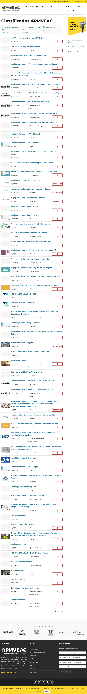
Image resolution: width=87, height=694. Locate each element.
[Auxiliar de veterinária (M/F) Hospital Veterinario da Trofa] (32, 425)
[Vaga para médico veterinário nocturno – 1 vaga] (32, 191)
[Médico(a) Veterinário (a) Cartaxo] (32, 208)
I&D (72, 7)
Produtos (73, 52)
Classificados (79, 7)
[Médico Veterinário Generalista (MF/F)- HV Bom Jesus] (32, 382)
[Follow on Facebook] (35, 682)
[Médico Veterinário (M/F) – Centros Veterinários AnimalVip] (32, 94)
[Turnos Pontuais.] (32, 581)
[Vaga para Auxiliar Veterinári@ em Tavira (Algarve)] (32, 269)
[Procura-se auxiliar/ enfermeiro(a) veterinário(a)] (32, 226)
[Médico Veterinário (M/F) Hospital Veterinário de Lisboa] (32, 66)
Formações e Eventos (37, 652)
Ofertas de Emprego (77, 40)
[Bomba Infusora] (32, 572)
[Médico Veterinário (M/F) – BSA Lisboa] (32, 136)
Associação (30, 7)
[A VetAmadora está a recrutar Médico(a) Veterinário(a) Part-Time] (32, 478)
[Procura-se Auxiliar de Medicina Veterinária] (32, 234)
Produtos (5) (50, 27)
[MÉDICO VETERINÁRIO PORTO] (32, 296)
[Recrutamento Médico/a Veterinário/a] (32, 374)
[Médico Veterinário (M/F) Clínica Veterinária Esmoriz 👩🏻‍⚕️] (32, 252)
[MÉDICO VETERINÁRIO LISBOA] (32, 304)
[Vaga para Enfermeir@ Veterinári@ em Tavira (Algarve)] (32, 173)
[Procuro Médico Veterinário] (32, 563)
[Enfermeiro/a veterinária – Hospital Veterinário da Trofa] (32, 287)
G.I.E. (67, 7)
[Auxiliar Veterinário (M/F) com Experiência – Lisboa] (32, 164)
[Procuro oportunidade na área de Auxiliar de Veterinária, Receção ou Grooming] (32, 314)
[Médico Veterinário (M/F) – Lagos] (32, 468)
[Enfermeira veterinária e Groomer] (32, 591)
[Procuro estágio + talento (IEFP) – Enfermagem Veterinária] (32, 278)
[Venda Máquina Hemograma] (32, 344)
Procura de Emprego (77, 46)
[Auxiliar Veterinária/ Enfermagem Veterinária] (32, 353)
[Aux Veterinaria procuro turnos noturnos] (32, 497)
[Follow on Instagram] (39, 682)
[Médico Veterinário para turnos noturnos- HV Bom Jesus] (32, 115)
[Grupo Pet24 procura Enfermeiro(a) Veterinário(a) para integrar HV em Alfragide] (32, 507)
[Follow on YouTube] (52, 682)
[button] (85, 2)
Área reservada (78, 1)
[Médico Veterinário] (32, 363)
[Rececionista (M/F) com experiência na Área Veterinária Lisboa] (32, 154)
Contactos (33, 672)
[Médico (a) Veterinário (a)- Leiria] (32, 488)
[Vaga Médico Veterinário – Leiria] (32, 460)
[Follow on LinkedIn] (47, 682)
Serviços (61, 7)
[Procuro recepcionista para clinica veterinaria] (32, 261)
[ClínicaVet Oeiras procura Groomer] (32, 48)
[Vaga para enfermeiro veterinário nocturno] (32, 199)
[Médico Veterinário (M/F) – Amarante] (32, 144)
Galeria (73, 11)
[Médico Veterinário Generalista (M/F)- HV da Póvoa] (32, 393)
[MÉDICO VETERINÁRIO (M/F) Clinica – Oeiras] (32, 555)
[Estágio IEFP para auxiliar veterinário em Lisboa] (32, 243)
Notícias (68, 11)
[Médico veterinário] (32, 546)
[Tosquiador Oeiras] (32, 517)
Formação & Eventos (49, 7)
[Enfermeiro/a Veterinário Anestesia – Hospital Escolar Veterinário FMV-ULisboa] (32, 437)
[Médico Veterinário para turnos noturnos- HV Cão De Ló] (32, 125)
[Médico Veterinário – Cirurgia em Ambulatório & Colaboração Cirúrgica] (32, 334)
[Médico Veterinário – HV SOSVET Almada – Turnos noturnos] (32, 86)
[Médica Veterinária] (32, 603)
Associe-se (81, 11)
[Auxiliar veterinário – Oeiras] (32, 526)
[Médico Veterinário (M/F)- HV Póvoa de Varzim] (32, 105)
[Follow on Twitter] (43, 682)
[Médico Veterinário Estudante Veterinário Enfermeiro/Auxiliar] (72, 667)
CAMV (38, 7)
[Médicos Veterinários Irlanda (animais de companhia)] (32, 417)
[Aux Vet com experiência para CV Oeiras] (32, 40)
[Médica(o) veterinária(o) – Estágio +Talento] (32, 57)
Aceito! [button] (47, 691)
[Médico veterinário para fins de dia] (32, 182)
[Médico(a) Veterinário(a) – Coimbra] (32, 324)
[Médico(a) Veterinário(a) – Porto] (32, 217)
